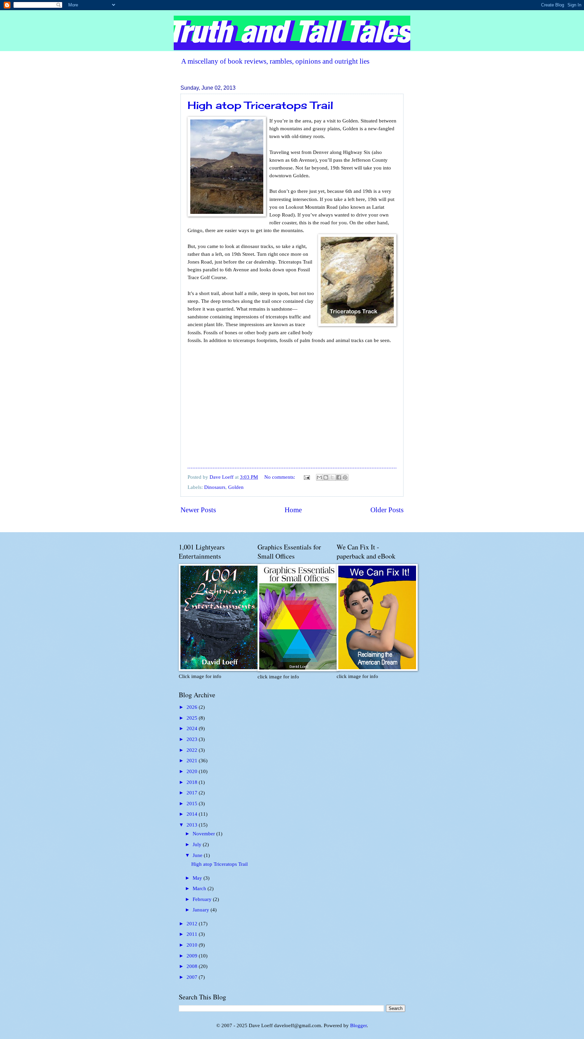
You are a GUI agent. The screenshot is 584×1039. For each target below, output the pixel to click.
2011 (193, 934)
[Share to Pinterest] (345, 477)
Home (293, 510)
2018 (193, 782)
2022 (193, 750)
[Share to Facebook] (338, 477)
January (202, 909)
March (200, 888)
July (198, 844)
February (203, 899)
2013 (193, 825)
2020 (193, 771)
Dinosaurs (214, 487)
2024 (193, 728)
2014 (193, 814)
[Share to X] (332, 477)
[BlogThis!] (325, 477)
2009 (193, 955)
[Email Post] (306, 477)
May (198, 878)
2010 (193, 945)
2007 (193, 977)
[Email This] (319, 477)
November (204, 833)
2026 (193, 707)
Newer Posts (198, 510)
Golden (236, 487)
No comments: (280, 477)
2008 (193, 966)
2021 (193, 760)
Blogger (358, 1025)
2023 (193, 739)
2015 (193, 803)
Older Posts (387, 510)
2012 (193, 923)
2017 (193, 792)
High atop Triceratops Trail (260, 105)
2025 (193, 718)
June (198, 855)
